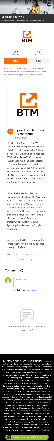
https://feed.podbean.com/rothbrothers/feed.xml (24, 20)
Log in (32, 290)
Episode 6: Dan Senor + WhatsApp (30, 132)
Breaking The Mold (13, 16)
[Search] (45, 3)
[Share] (31, 259)
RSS (39, 61)
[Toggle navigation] (51, 3)
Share (16, 61)
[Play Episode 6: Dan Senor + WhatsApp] (10, 132)
